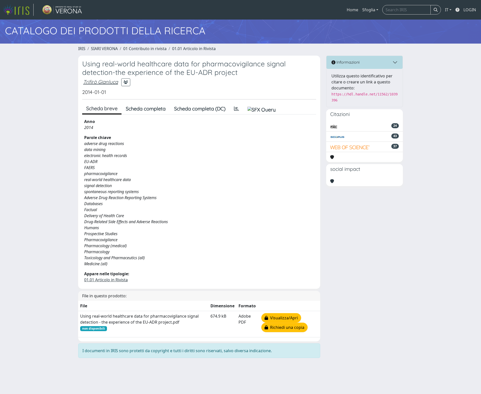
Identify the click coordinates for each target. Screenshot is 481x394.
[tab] (236, 108)
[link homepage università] (62, 10)
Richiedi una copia (286, 327)
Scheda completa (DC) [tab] (199, 108)
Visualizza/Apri (283, 318)
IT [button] (446, 10)
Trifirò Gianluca (100, 82)
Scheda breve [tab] (101, 108)
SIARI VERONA (104, 48)
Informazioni (347, 62)
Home (352, 10)
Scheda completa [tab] (146, 108)
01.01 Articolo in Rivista (194, 48)
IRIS (81, 48)
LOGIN (469, 10)
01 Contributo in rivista (145, 48)
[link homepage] (18, 10)
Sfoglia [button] (368, 10)
